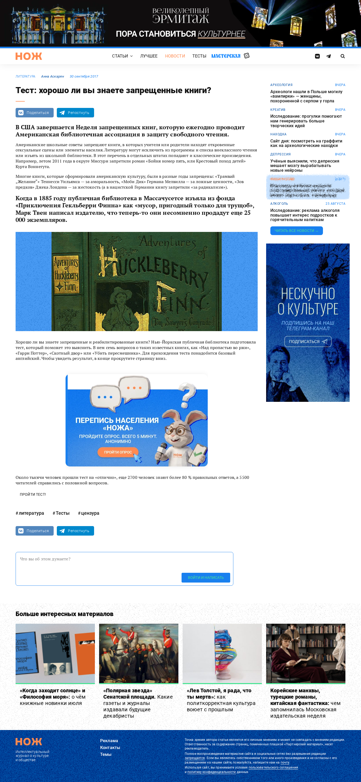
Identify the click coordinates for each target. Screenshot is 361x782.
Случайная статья (246, 56)
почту (285, 762)
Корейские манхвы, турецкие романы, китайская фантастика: (305, 703)
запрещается (195, 758)
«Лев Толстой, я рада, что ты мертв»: (221, 700)
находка (278, 134)
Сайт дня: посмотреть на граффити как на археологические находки (306, 143)
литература (25, 76)
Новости (175, 56)
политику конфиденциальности (211, 772)
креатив (277, 110)
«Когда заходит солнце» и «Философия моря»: (53, 696)
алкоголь (279, 204)
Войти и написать (206, 577)
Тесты (199, 56)
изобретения (282, 179)
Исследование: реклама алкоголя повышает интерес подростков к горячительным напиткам (305, 215)
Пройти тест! (33, 494)
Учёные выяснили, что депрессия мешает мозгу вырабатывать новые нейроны (304, 166)
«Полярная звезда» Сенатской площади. (138, 703)
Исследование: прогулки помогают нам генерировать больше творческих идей (306, 121)
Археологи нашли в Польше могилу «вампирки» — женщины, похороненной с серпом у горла (306, 96)
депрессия (280, 154)
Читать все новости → (297, 230)
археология (281, 85)
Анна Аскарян (52, 76)
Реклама (109, 740)
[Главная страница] (29, 56)
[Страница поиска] (342, 56)
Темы (106, 754)
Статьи (120, 56)
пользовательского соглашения (273, 767)
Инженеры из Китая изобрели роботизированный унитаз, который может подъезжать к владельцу (307, 190)
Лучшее (149, 56)
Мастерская (226, 55)
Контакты (110, 747)
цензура (90, 513)
